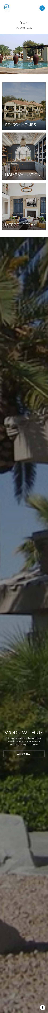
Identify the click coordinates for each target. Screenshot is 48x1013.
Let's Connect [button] (24, 754)
